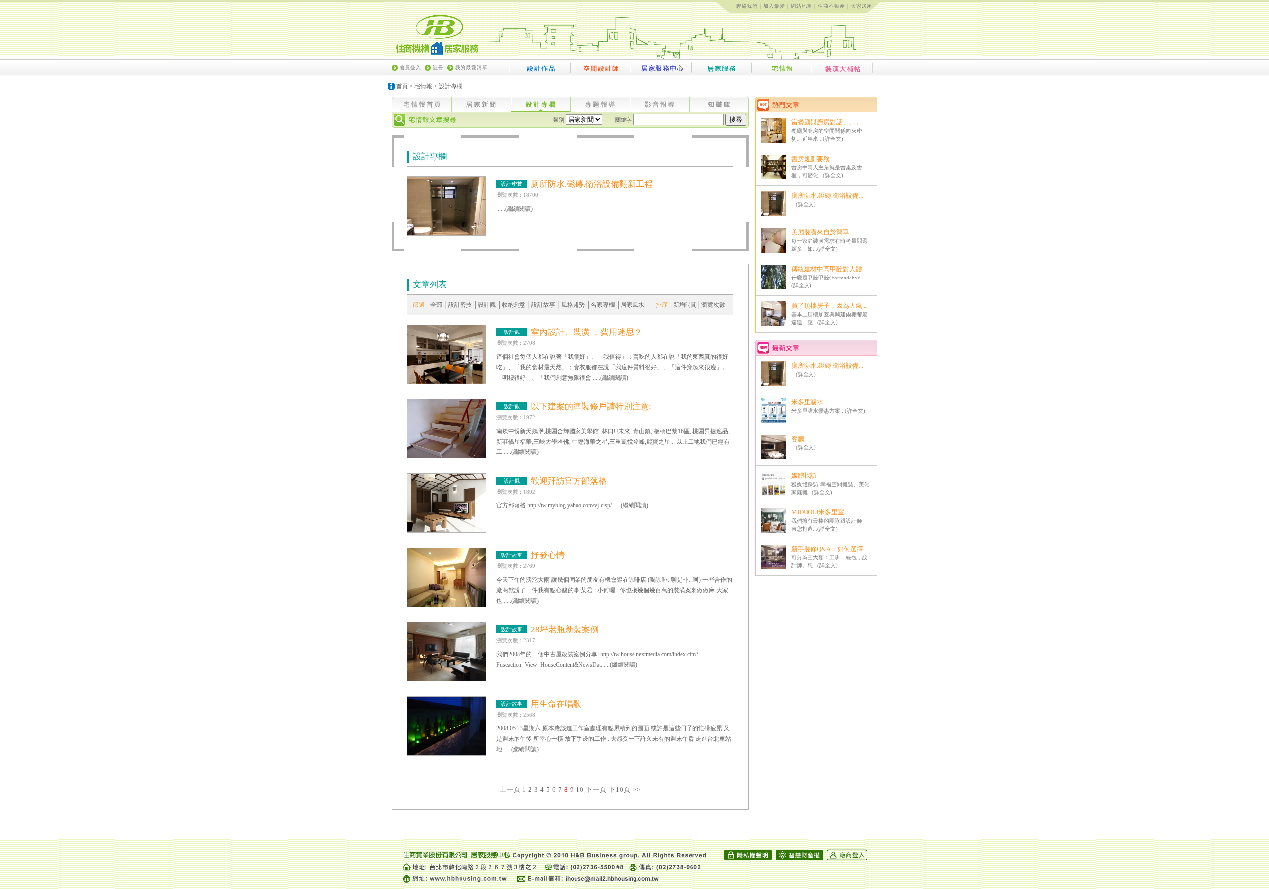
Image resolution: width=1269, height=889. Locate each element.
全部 (436, 304)
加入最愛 (774, 6)
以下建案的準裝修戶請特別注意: (591, 406)
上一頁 (510, 789)
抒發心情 (548, 555)
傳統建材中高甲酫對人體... (828, 269)
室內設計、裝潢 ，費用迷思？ (586, 332)
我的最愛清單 (471, 67)
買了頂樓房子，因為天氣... (828, 305)
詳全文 (833, 139)
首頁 (402, 86)
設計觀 (487, 304)
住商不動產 (831, 6)
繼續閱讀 (519, 208)
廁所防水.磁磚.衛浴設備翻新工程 (592, 184)
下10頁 (620, 789)
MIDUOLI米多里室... (820, 512)
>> (636, 789)
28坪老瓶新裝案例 (565, 629)
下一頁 (596, 789)
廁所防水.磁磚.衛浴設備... (827, 195)
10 (580, 789)
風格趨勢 (573, 304)
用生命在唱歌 (556, 704)
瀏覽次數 (713, 304)
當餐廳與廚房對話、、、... (828, 122)
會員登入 (410, 67)
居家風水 (632, 304)
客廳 (797, 439)
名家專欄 (603, 304)
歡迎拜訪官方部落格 (569, 481)
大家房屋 (861, 6)
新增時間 (685, 304)
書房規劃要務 (810, 159)
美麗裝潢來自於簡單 (820, 232)
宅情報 (423, 86)
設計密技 (460, 304)
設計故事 (543, 304)
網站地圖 (801, 6)
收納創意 (513, 304)
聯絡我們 (747, 6)
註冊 (438, 67)
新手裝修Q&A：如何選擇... (829, 549)
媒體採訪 (804, 475)
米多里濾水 (807, 402)
